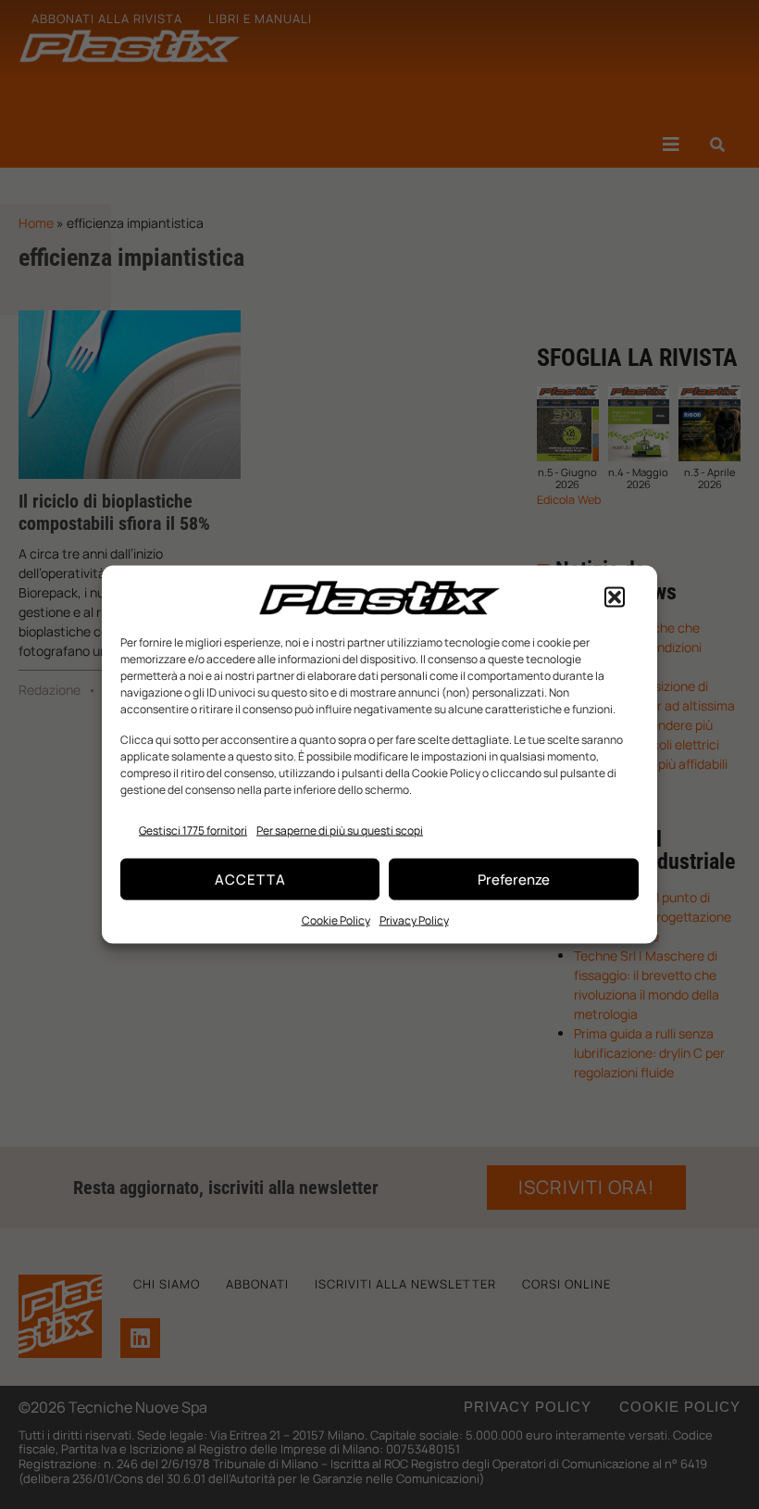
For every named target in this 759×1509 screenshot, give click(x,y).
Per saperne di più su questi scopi (339, 830)
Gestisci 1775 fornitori (193, 830)
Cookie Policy (336, 920)
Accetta (250, 878)
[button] (614, 597)
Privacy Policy (414, 920)
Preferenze (514, 878)
